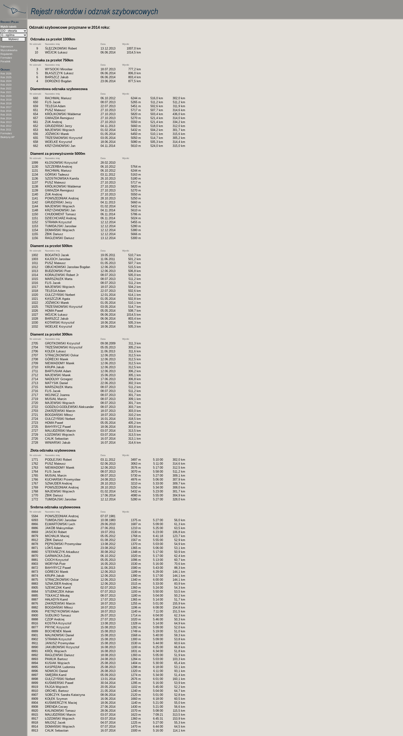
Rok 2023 (5, 84)
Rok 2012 (5, 125)
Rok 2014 (5, 118)
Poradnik (5, 61)
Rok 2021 (5, 92)
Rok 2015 (5, 114)
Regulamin (6, 54)
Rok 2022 (5, 88)
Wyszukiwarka (8, 50)
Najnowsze (6, 46)
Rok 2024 (5, 81)
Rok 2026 (5, 73)
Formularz (6, 57)
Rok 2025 (5, 77)
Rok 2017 (5, 107)
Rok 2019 (5, 99)
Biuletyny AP (7, 137)
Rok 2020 (5, 96)
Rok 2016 (5, 111)
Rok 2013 (5, 122)
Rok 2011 (5, 129)
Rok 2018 (5, 103)
